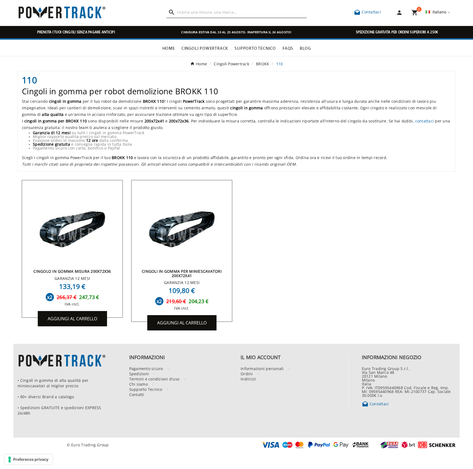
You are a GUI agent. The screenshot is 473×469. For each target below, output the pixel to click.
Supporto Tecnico (145, 389)
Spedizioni (139, 374)
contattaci (424, 121)
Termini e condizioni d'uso (154, 379)
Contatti (136, 394)
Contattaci (367, 12)
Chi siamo (138, 384)
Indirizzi (248, 379)
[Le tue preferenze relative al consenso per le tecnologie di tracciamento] (28, 459)
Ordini (247, 374)
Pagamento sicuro (146, 368)
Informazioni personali (262, 368)
